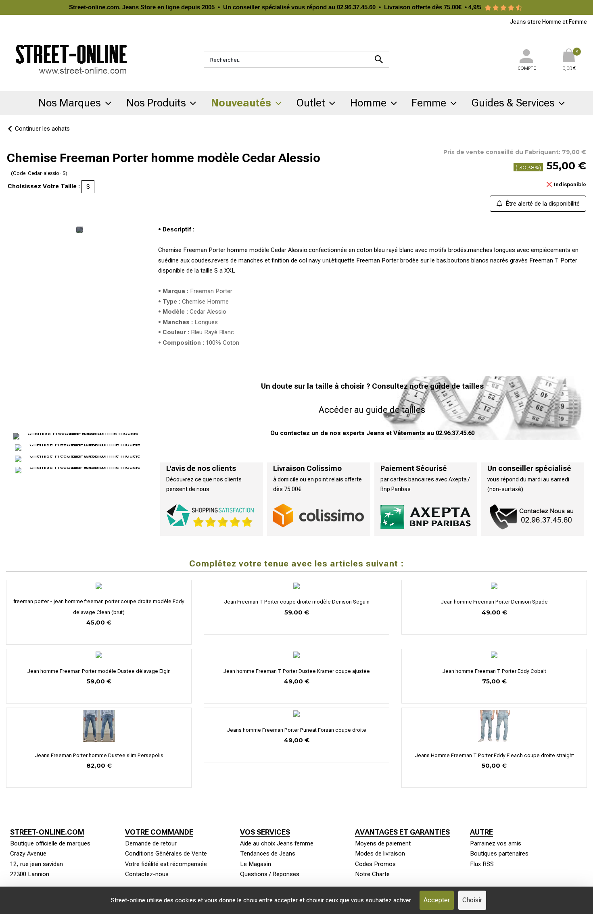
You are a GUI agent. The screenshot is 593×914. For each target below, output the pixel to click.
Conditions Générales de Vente (166, 853)
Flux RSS (482, 864)
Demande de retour (151, 843)
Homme (368, 103)
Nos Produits (156, 103)
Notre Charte (372, 874)
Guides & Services (513, 103)
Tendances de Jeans (267, 853)
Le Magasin (255, 864)
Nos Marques (69, 103)
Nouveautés (241, 103)
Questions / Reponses (269, 874)
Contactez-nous (147, 874)
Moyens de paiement (383, 843)
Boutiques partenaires (499, 853)
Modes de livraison (380, 853)
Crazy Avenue (28, 853)
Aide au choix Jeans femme (276, 843)
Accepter (437, 900)
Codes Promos (375, 864)
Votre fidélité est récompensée (166, 864)
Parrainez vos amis (495, 843)
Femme (428, 103)
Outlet (310, 103)
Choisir (472, 900)
